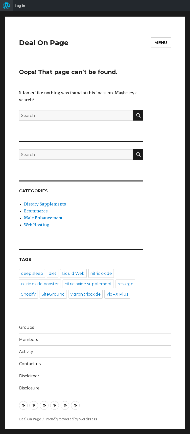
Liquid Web (73, 273)
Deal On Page (44, 42)
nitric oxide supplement (88, 283)
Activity (26, 351)
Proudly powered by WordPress (71, 419)
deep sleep (32, 273)
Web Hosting (36, 224)
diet (52, 273)
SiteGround (53, 294)
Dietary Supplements (45, 204)
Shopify (28, 294)
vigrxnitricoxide (86, 294)
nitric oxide (101, 273)
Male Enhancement (43, 217)
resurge (125, 283)
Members (28, 339)
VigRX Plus (117, 294)
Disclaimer (29, 376)
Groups (26, 327)
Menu (160, 42)
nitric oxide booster (40, 283)
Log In (20, 5)
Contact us (30, 363)
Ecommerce (36, 210)
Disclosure (29, 388)
